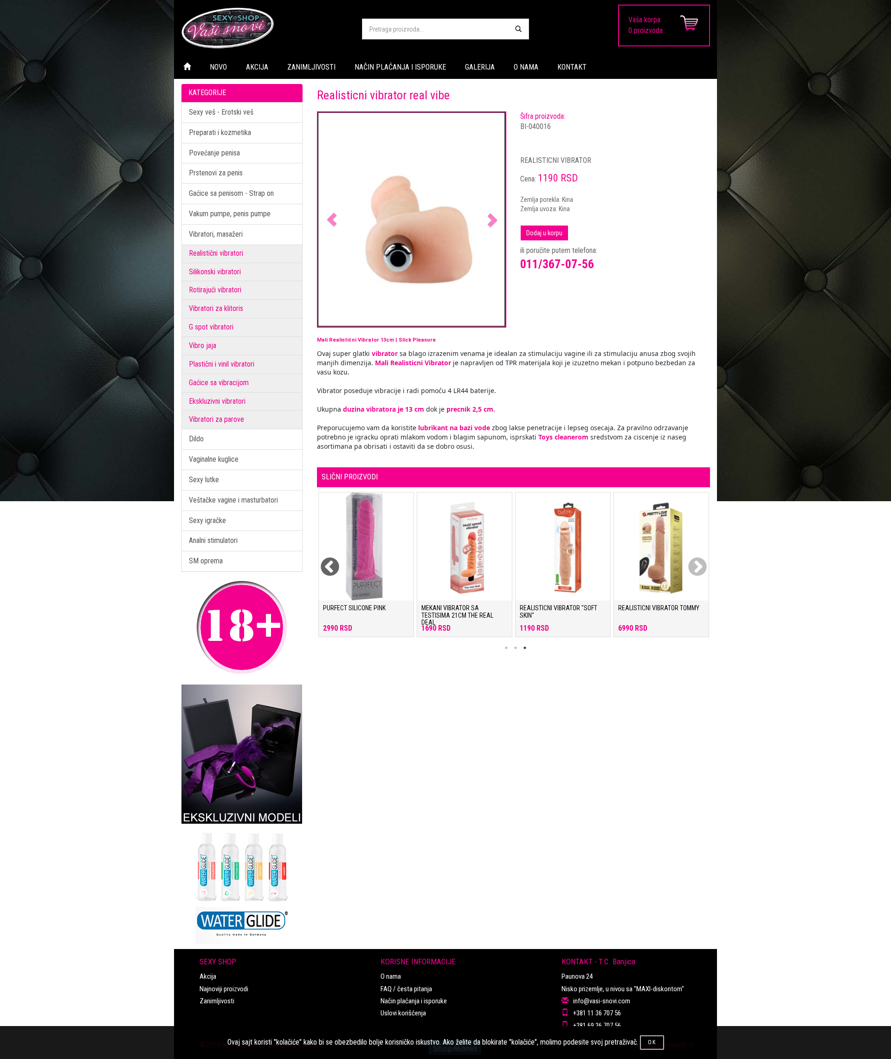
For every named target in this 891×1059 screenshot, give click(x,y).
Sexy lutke (204, 479)
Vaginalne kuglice (214, 459)
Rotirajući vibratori (215, 289)
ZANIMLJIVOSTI (311, 67)
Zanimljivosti (217, 1001)
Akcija (208, 976)
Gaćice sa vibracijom (219, 382)
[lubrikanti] (242, 884)
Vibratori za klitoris (216, 308)
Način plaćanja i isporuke (414, 1001)
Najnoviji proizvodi (224, 989)
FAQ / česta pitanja (406, 989)
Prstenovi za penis (216, 172)
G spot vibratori (211, 327)
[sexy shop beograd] (264, 28)
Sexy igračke (207, 520)
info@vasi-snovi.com (601, 1001)
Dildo (196, 438)
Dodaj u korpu (544, 233)
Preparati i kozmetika (220, 132)
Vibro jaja (202, 345)
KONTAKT (572, 67)
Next (691, 561)
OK (652, 1042)
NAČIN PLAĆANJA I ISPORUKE (400, 67)
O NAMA (526, 67)
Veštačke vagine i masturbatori (233, 500)
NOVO (218, 67)
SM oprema (206, 560)
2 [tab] (515, 647)
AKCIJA (257, 67)
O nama (391, 976)
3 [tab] (524, 647)
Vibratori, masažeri (216, 234)
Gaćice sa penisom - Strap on (231, 193)
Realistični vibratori (216, 253)
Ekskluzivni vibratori (217, 401)
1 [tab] (506, 647)
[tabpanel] (366, 569)
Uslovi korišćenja (403, 1013)
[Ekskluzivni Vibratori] (242, 754)
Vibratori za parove (216, 419)
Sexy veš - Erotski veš (221, 112)
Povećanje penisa (214, 153)
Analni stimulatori (213, 540)
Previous (324, 561)
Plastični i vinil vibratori (221, 364)
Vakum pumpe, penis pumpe (230, 213)
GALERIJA (480, 67)
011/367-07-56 (557, 264)
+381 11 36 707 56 (597, 1013)
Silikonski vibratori (215, 271)
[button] (332, 219)
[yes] (518, 29)
